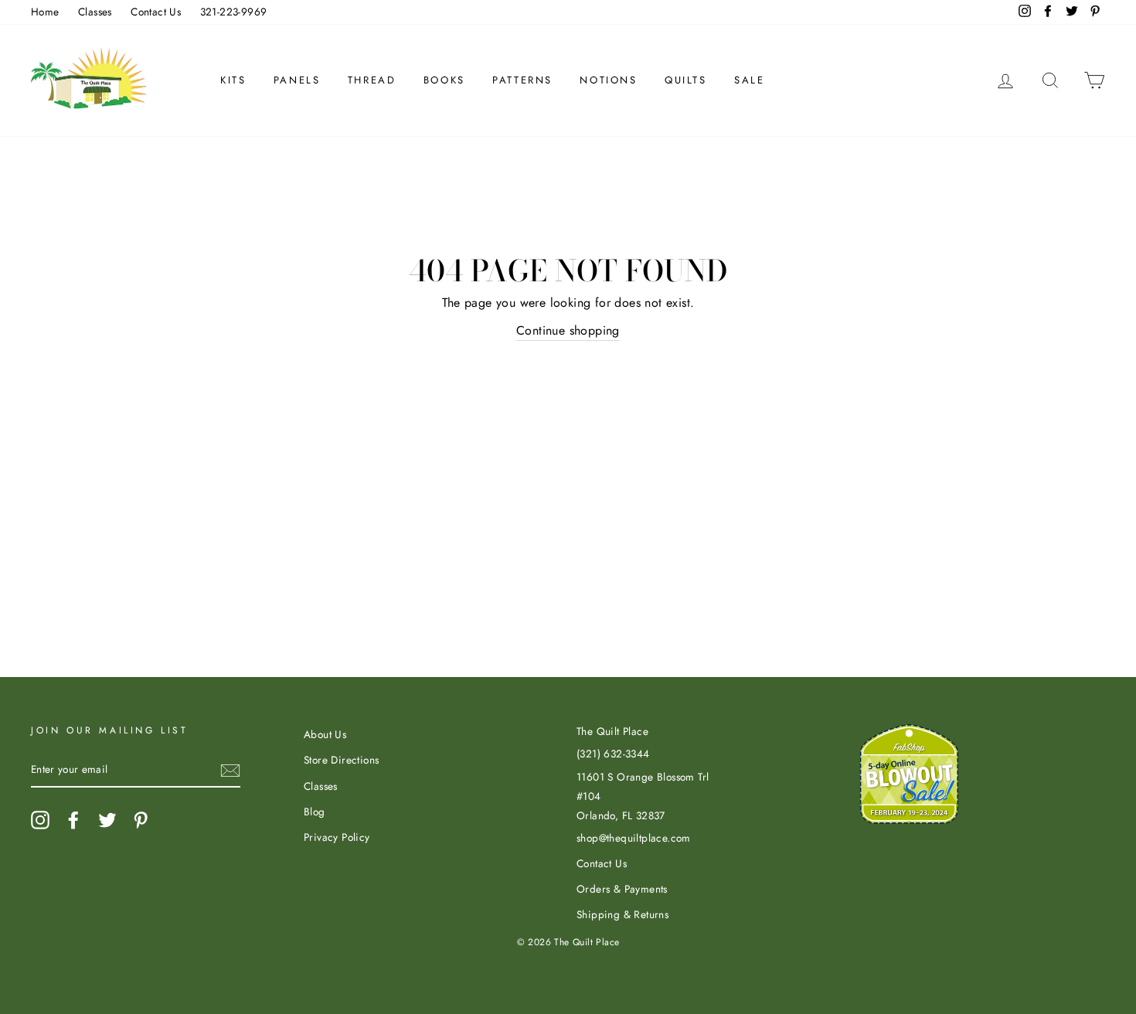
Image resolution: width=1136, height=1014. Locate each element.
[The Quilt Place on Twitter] (107, 820)
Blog (314, 811)
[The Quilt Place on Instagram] (40, 820)
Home (45, 11)
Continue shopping (568, 330)
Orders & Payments (622, 889)
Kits (233, 80)
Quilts (686, 80)
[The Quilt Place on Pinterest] (140, 820)
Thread (372, 80)
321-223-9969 (233, 11)
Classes (95, 11)
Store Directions (341, 759)
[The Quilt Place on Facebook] (73, 820)
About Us (325, 734)
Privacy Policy (337, 837)
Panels (297, 80)
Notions (608, 80)
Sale (749, 80)
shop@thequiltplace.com (634, 838)
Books (444, 80)
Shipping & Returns (622, 914)
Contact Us (156, 11)
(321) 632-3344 (613, 753)
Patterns (522, 80)
